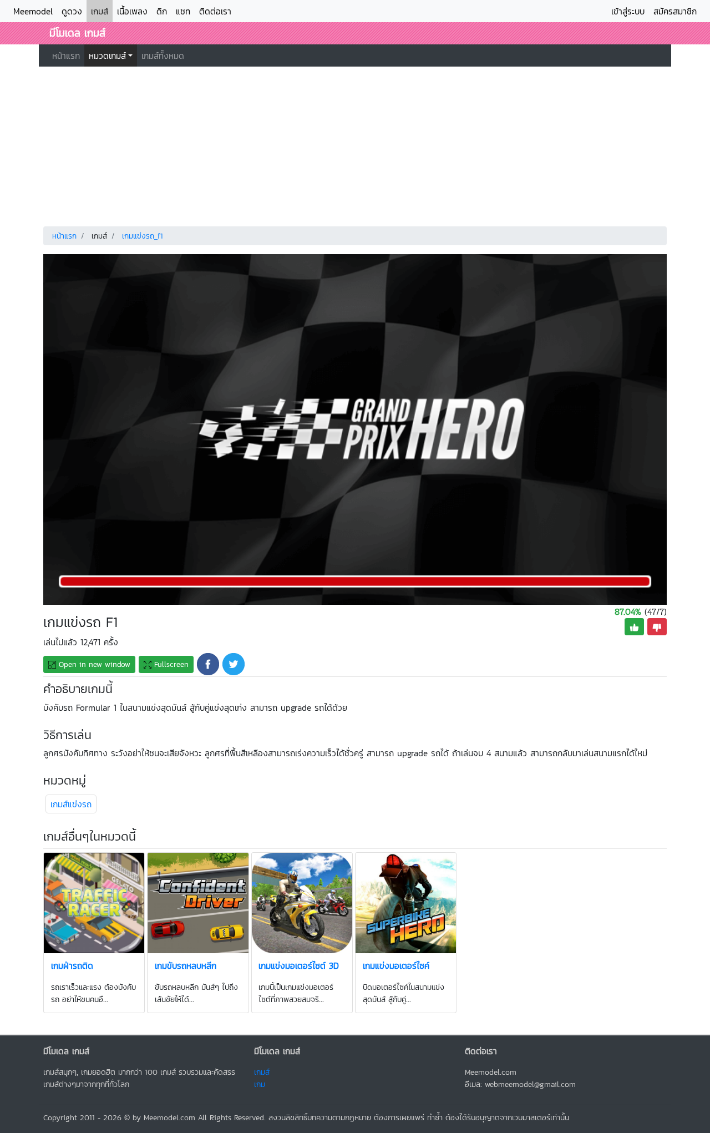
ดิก (161, 11)
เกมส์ (99, 11)
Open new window (93, 664)
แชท (183, 11)
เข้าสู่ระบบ (628, 11)
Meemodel (33, 11)
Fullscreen (170, 664)
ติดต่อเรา (215, 11)
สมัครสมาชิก (675, 11)
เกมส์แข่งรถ (71, 804)
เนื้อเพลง (132, 11)
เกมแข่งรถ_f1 (142, 236)
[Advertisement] (355, 144)
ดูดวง (72, 11)
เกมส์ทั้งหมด (162, 55)
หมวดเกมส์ (107, 55)
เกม (259, 1084)
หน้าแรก (66, 55)
